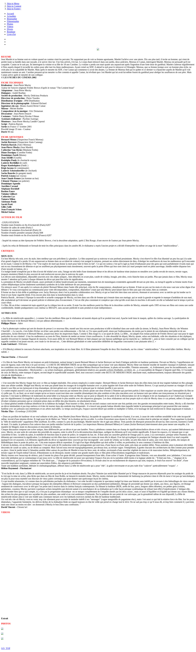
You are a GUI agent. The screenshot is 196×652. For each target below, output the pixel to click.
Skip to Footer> (14, 8)
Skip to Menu (13, 3)
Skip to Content (14, 6)
